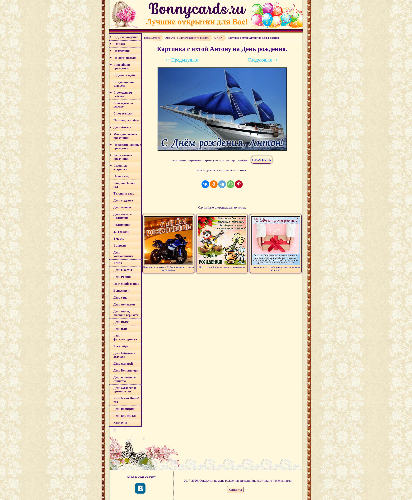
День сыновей (123, 363)
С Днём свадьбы (124, 75)
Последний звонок (126, 283)
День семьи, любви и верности (126, 313)
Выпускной (121, 290)
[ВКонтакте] (205, 184)
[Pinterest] (239, 184)
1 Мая (117, 263)
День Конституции (126, 370)
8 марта (118, 238)
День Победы (122, 269)
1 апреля (119, 245)
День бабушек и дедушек (124, 354)
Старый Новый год (124, 184)
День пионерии (124, 408)
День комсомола (124, 415)
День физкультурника (125, 337)
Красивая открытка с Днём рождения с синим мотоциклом (168, 268)
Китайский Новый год (126, 400)
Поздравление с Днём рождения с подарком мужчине (276, 268)
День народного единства (124, 379)
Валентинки (122, 224)
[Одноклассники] (214, 184)
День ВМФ (121, 322)
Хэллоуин (120, 422)
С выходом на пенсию (123, 104)
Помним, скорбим (126, 120)
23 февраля (121, 231)
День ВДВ (120, 328)
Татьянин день (123, 193)
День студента (123, 200)
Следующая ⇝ (262, 59)
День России (122, 276)
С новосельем (122, 113)
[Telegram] (222, 184)
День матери (122, 207)
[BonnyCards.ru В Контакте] (140, 488)
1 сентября (120, 346)
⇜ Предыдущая (182, 59)
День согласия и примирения (124, 389)
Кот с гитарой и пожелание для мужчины (222, 267)
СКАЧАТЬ (261, 160)
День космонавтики (123, 254)
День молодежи (124, 304)
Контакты (235, 489)
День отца (120, 297)
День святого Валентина (122, 216)
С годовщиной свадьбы (123, 83)
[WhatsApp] (230, 184)
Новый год (121, 176)
